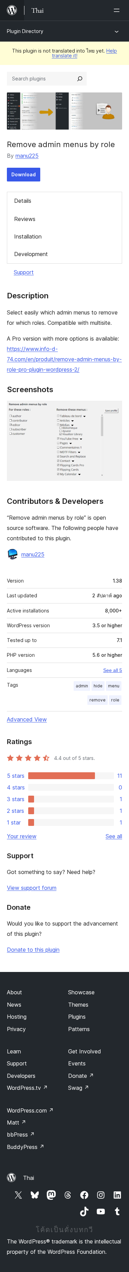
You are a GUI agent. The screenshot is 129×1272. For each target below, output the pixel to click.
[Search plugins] (80, 79)
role (115, 700)
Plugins (77, 1016)
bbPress (21, 1134)
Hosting (16, 1016)
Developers (21, 1075)
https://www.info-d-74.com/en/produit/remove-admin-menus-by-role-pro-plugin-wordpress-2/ (64, 359)
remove (97, 700)
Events (77, 1063)
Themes (78, 1004)
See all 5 (112, 670)
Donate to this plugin (33, 949)
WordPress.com (30, 1110)
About (14, 992)
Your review (21, 836)
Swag (78, 1087)
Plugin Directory (25, 31)
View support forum (31, 887)
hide (98, 685)
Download (23, 174)
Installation (28, 236)
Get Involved (84, 1051)
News (14, 1004)
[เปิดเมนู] (118, 10)
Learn (14, 1051)
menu (113, 685)
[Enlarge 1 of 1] (112, 410)
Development (31, 254)
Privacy (16, 1029)
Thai (28, 1177)
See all (114, 836)
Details (22, 200)
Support (24, 272)
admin (82, 685)
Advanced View (27, 719)
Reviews (24, 218)
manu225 (27, 155)
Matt (16, 1122)
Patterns (79, 1029)
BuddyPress (25, 1146)
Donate (81, 1075)
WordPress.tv (27, 1087)
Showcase (81, 992)
